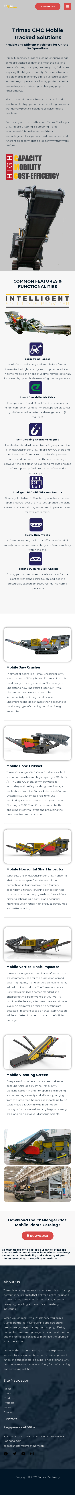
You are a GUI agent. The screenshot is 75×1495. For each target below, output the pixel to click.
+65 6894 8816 (12, 1441)
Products (9, 1398)
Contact (8, 1412)
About (7, 1393)
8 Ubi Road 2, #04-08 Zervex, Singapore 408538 (34, 1436)
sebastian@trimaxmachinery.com (24, 1445)
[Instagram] (32, 1454)
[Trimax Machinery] (10, 6)
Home (7, 1388)
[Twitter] (14, 1454)
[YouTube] (23, 1454)
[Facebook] (6, 1454)
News (7, 1407)
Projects (9, 1402)
